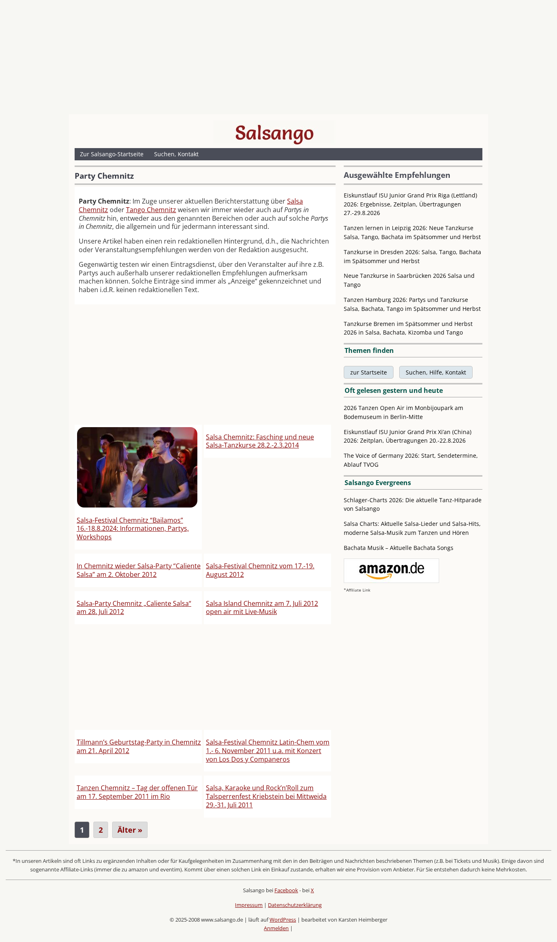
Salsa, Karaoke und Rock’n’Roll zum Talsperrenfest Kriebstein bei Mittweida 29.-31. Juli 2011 (266, 796)
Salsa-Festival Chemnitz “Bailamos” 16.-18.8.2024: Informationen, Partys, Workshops (133, 529)
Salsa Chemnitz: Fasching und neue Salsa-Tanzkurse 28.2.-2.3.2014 (260, 441)
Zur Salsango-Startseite (112, 154)
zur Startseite (368, 372)
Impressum (249, 905)
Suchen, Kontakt (176, 154)
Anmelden (276, 928)
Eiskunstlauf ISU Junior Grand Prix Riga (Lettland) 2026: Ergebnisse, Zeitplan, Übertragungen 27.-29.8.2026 (410, 204)
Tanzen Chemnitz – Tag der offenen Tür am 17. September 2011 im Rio (137, 792)
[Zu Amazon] (391, 581)
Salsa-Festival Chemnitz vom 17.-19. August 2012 (260, 570)
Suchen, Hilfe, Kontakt (436, 372)
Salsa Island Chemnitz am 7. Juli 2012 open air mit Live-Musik (262, 607)
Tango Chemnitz (151, 209)
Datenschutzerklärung (295, 905)
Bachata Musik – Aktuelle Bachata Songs (398, 548)
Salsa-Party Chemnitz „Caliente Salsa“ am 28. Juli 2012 (134, 607)
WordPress (283, 919)
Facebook (286, 890)
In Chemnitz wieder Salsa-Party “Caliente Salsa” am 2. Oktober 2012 (139, 570)
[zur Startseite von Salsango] (274, 132)
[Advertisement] (278, 59)
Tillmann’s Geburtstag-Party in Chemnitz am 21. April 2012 (139, 746)
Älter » (129, 830)
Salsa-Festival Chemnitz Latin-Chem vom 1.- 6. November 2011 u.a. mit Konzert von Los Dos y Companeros (267, 751)
